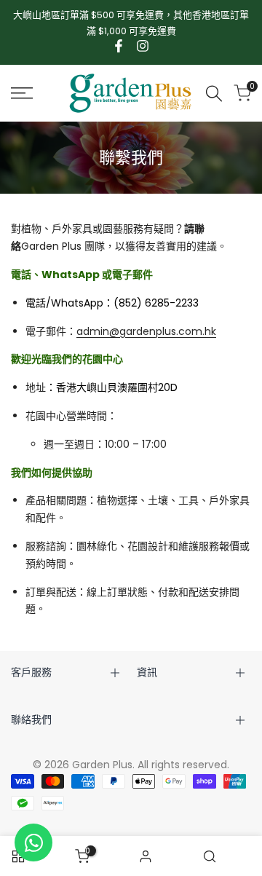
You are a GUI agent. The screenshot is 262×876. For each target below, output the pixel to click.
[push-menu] (22, 93)
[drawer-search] (214, 93)
